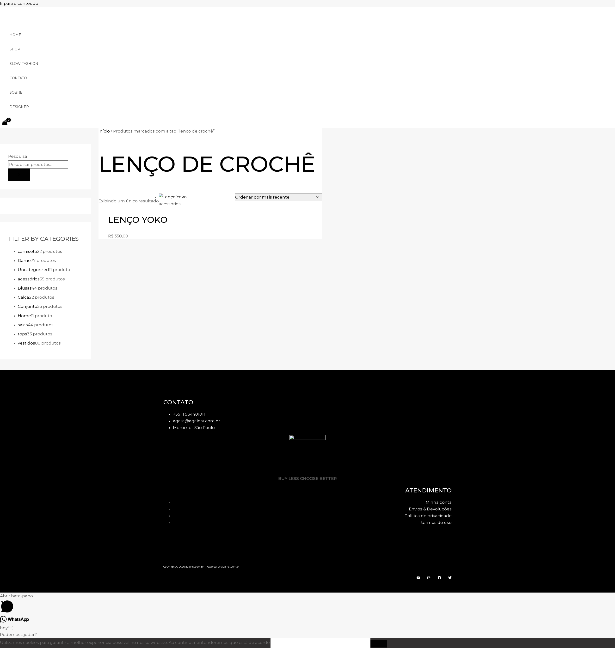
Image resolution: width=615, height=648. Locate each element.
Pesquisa (17, 156)
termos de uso (436, 522)
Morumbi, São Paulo (194, 427)
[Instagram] (428, 577)
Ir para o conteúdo (19, 3)
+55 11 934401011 (189, 414)
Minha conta (439, 502)
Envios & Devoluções (430, 509)
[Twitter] (450, 577)
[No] (378, 644)
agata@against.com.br (196, 420)
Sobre (16, 92)
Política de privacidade (428, 515)
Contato (18, 78)
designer (19, 107)
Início (104, 131)
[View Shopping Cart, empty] (5, 123)
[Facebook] (439, 577)
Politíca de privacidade (336, 643)
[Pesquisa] (19, 175)
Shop (15, 49)
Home (15, 35)
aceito (286, 643)
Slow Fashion (24, 63)
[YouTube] (418, 577)
